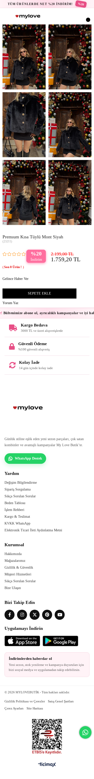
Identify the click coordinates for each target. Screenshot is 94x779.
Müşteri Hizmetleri (18, 574)
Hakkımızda (13, 554)
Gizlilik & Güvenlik (19, 567)
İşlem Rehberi (14, 510)
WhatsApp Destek (28, 458)
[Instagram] (22, 615)
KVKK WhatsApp (17, 523)
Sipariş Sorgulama (18, 489)
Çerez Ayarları (14, 708)
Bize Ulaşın (13, 588)
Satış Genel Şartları (61, 701)
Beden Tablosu (15, 503)
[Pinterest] (47, 615)
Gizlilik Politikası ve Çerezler (25, 701)
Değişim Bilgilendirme (21, 482)
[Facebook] (10, 615)
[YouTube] (60, 615)
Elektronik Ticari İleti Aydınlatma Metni (33, 530)
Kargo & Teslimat (17, 516)
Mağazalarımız (15, 561)
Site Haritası (35, 708)
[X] (35, 615)
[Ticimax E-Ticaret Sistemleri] (47, 765)
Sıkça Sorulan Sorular (20, 496)
